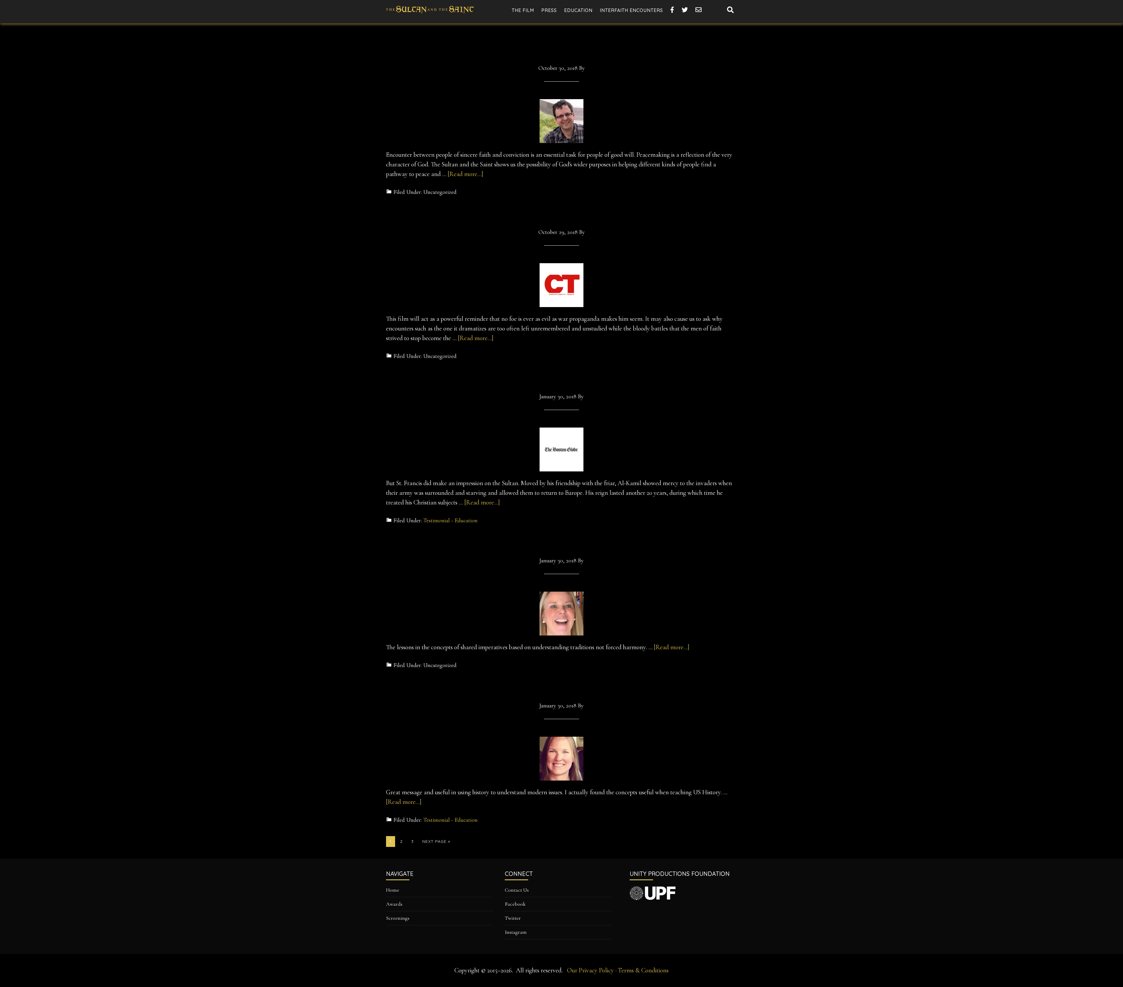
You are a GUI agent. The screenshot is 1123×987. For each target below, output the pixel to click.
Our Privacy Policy (590, 970)
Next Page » (436, 842)
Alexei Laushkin (561, 49)
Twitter (513, 918)
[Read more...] (465, 174)
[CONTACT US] (699, 10)
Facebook (515, 904)
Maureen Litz (561, 686)
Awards (394, 904)
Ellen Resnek (561, 542)
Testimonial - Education (450, 520)
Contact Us (517, 890)
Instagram (516, 932)
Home (392, 890)
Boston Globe (561, 377)
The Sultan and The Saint (430, 14)
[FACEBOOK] (672, 10)
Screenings (397, 918)
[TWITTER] (685, 10)
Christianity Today (561, 213)
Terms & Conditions (643, 970)
